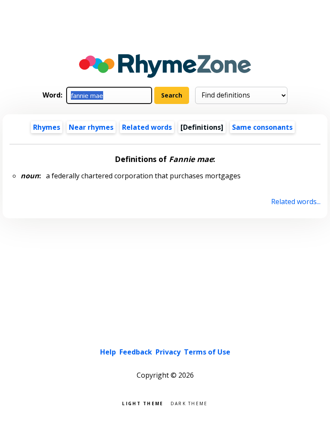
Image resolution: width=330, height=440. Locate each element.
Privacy (168, 352)
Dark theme (189, 403)
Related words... (295, 201)
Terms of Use (207, 352)
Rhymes (46, 127)
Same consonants (262, 127)
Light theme (142, 403)
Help (108, 352)
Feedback (135, 352)
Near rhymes (91, 127)
